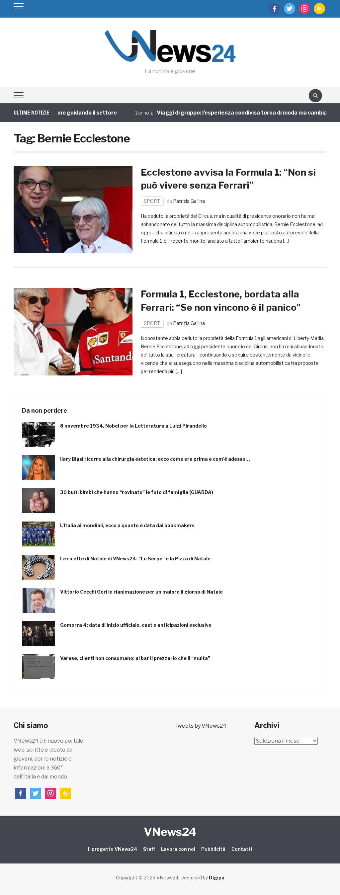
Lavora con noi (178, 849)
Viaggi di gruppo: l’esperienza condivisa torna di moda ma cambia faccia (237, 113)
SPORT (152, 201)
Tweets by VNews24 (200, 726)
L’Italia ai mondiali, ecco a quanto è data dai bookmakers (127, 525)
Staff (149, 849)
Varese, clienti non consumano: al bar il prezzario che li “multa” (135, 658)
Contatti (241, 849)
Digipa (216, 877)
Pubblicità (213, 849)
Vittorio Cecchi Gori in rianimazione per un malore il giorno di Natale (141, 592)
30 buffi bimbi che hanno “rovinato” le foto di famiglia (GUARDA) (136, 492)
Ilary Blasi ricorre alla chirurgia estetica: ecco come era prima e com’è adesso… (155, 459)
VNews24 (170, 832)
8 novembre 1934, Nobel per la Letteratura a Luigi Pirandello (133, 426)
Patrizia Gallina (189, 201)
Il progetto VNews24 (112, 849)
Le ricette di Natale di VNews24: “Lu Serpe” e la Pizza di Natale (135, 558)
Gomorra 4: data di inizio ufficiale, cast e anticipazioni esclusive (136, 625)
